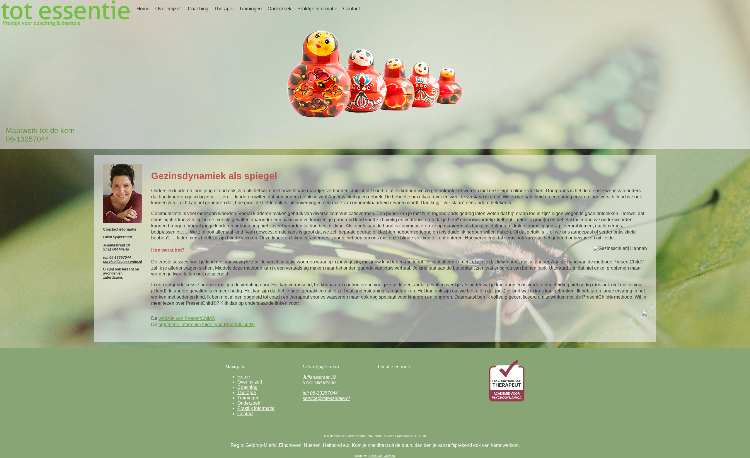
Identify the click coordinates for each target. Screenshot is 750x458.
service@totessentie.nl (122, 262)
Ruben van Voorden (381, 455)
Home (143, 8)
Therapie (223, 8)
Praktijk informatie (317, 8)
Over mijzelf (168, 8)
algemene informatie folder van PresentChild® (206, 324)
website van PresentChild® (186, 318)
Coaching (198, 8)
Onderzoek (279, 8)
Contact (351, 8)
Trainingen (250, 8)
